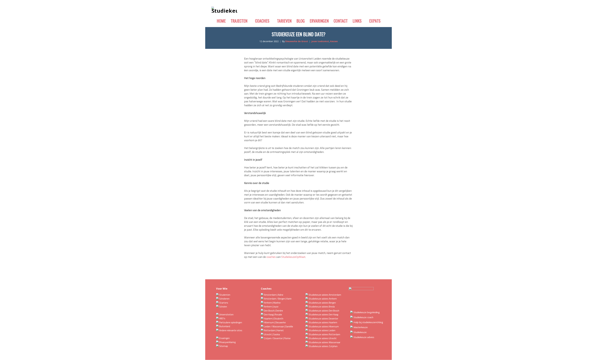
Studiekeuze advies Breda (322, 306)
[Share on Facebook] (253, 269)
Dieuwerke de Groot (296, 41)
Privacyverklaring (227, 342)
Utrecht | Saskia (272, 334)
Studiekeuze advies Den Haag (323, 314)
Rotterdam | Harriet (274, 330)
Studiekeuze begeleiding (367, 312)
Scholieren (224, 298)
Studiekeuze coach (363, 317)
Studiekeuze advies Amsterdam (325, 295)
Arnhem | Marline (272, 302)
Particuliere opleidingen (230, 322)
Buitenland (224, 326)
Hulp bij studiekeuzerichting (368, 322)
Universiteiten (226, 314)
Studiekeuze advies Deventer (323, 318)
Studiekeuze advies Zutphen (323, 346)
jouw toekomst (320, 41)
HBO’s (222, 318)
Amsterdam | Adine (273, 295)
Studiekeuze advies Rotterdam (324, 334)
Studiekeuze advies (364, 337)
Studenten (224, 295)
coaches (271, 257)
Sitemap (223, 346)
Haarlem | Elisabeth (273, 318)
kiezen (334, 41)
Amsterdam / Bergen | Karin (278, 298)
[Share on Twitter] (258, 269)
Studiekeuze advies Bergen (322, 302)
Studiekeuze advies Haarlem (323, 322)
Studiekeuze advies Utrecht (323, 338)
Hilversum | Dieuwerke (275, 322)
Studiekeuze (360, 332)
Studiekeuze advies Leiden (322, 330)
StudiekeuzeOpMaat (293, 257)
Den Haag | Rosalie (273, 314)
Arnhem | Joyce (271, 306)
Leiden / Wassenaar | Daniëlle (278, 326)
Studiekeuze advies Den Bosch (324, 310)
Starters (223, 302)
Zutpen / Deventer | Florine (277, 338)
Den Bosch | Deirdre (273, 310)
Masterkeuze (361, 327)
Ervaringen (224, 338)
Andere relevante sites (230, 330)
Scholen (223, 306)
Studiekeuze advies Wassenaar (324, 342)
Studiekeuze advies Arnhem (323, 298)
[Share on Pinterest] (275, 269)
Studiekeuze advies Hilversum (324, 326)
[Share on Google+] (264, 269)
